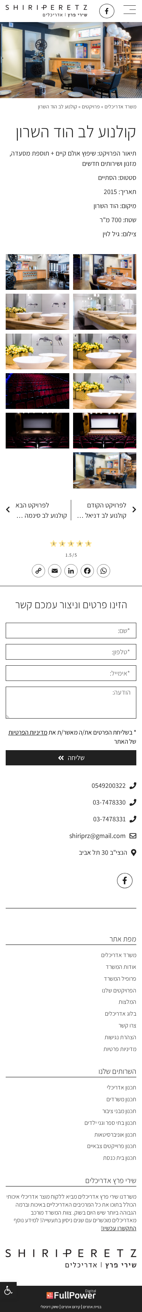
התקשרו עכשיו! (118, 1228)
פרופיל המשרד (120, 979)
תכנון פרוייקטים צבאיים (111, 1146)
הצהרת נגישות (120, 1037)
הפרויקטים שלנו (119, 990)
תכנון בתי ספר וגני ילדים (110, 1123)
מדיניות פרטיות (119, 1049)
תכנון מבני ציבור (119, 1111)
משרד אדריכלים (120, 106)
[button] (8, 1290)
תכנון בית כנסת (119, 1158)
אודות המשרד (121, 967)
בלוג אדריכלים (120, 1014)
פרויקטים (91, 106)
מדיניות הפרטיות (27, 732)
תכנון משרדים (121, 1099)
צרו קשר (127, 1025)
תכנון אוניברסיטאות (115, 1135)
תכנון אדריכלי (121, 1087)
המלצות (127, 1002)
